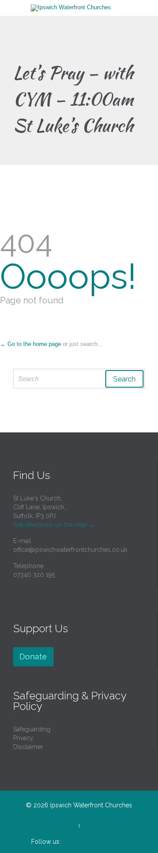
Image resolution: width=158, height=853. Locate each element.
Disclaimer (28, 746)
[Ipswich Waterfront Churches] (84, 8)
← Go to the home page (30, 344)
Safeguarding (31, 729)
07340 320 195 (34, 574)
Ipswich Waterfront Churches (91, 805)
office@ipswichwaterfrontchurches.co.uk (70, 549)
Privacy (23, 737)
